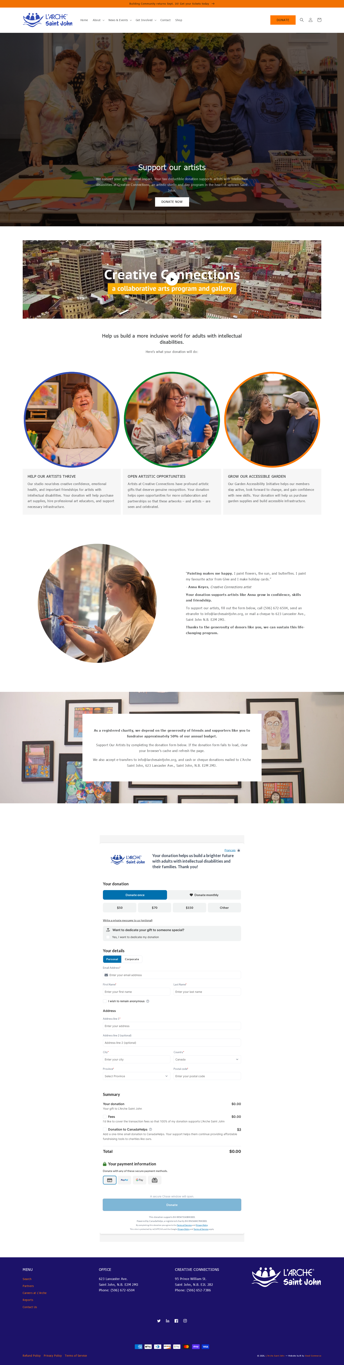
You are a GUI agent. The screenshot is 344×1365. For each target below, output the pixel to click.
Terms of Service (76, 1355)
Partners (28, 1286)
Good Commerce (313, 1355)
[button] (301, 20)
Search (27, 1279)
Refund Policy (32, 1355)
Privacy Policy (53, 1355)
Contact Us (30, 1307)
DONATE (283, 20)
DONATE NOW (172, 201)
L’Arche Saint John (275, 1355)
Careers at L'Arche (35, 1293)
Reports (28, 1300)
